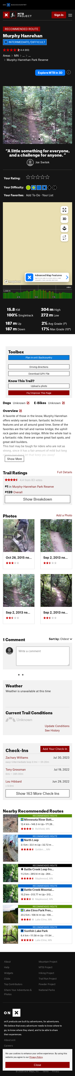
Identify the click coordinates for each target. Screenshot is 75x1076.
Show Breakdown (37, 499)
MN (16, 55)
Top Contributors (13, 984)
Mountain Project (48, 961)
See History (52, 730)
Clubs (7, 978)
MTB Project (45, 967)
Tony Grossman (16, 769)
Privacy (55, 1071)
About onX (10, 1040)
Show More (14, 458)
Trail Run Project (48, 978)
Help (6, 967)
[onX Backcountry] (14, 5)
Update (57, 726)
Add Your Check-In (55, 749)
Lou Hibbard (14, 781)
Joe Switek (42, 162)
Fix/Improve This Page (39, 392)
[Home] (19, 15)
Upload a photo (39, 385)
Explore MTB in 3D (50, 72)
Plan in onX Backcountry (39, 357)
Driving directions (38, 366)
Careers (8, 1045)
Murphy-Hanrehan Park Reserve (27, 59)
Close (37, 1065)
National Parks (47, 989)
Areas (6, 55)
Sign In (58, 15)
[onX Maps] (12, 1015)
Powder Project (47, 984)
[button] (7, 115)
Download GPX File (38, 373)
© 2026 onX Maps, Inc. (27, 1071)
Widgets (8, 973)
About (7, 961)
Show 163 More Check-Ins (37, 793)
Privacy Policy (36, 1057)
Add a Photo (64, 515)
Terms (45, 1071)
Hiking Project (46, 973)
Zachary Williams (17, 757)
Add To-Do (33, 195)
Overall (17, 492)
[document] (37, 1060)
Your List (47, 195)
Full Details (64, 472)
